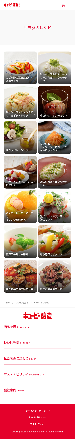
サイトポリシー (37, 417)
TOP (8, 302)
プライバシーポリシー (36, 410)
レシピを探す (22, 302)
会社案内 (14, 390)
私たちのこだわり (20, 358)
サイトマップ (37, 423)
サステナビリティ (24, 374)
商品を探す (16, 327)
